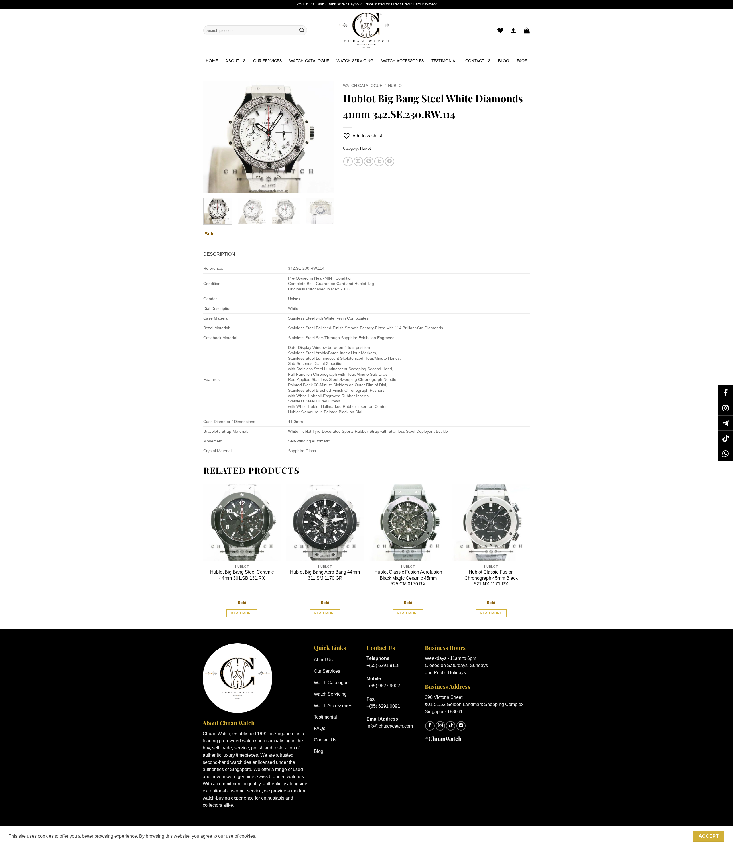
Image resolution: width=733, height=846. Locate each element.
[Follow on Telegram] (461, 726)
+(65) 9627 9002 (383, 685)
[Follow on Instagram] (440, 726)
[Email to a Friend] (358, 161)
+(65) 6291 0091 (383, 706)
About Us (235, 60)
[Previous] (213, 137)
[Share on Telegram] (389, 161)
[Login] (513, 30)
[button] (527, 30)
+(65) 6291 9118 (383, 665)
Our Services (267, 60)
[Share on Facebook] (348, 161)
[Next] (324, 137)
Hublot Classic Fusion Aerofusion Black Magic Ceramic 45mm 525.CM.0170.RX (408, 578)
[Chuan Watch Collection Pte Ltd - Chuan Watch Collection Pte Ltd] (366, 30)
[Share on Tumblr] (379, 161)
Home (212, 60)
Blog (503, 60)
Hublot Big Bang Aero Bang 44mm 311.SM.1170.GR (325, 575)
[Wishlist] (500, 30)
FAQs (522, 60)
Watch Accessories (402, 60)
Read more (242, 613)
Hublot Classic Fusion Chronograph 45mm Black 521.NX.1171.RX (491, 578)
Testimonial (444, 60)
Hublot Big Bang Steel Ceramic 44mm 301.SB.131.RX (242, 575)
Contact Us (478, 60)
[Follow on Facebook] (430, 726)
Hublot (396, 86)
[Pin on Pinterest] (368, 161)
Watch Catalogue (309, 60)
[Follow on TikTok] (450, 726)
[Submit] (302, 30)
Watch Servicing (354, 60)
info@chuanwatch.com (389, 726)
